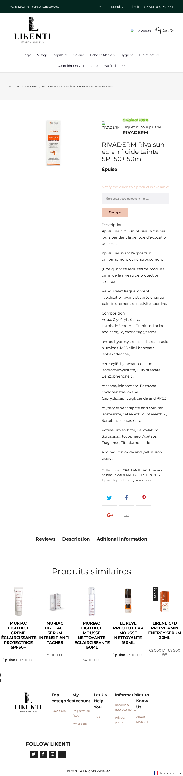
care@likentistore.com (47, 6)
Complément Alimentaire (78, 66)
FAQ (97, 717)
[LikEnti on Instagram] (52, 754)
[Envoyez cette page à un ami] (126, 515)
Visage (42, 55)
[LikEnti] (32, 30)
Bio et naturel (150, 55)
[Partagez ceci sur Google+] (109, 515)
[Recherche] (123, 65)
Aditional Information (122, 539)
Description (76, 539)
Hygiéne (127, 55)
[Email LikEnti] (62, 754)
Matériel (109, 66)
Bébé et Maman (102, 55)
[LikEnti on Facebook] (43, 754)
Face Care (59, 711)
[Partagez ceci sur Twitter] (109, 498)
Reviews (46, 539)
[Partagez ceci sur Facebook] (126, 498)
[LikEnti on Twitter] (33, 754)
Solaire (78, 55)
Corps (26, 55)
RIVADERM (135, 132)
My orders (80, 723)
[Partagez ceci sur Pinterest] (143, 498)
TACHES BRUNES (146, 475)
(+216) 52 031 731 (20, 6)
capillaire (61, 55)
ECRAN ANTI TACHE (136, 470)
